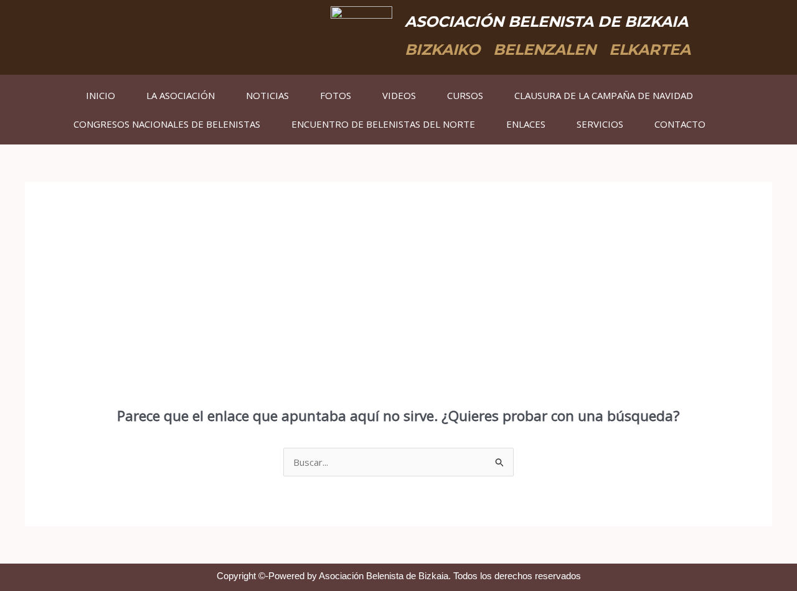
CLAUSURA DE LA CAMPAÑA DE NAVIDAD (603, 95)
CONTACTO (679, 124)
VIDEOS (399, 95)
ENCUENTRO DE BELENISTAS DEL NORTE (383, 124)
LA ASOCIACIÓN (180, 95)
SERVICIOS (600, 124)
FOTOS (335, 95)
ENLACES (525, 124)
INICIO (100, 95)
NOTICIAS (267, 95)
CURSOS (465, 95)
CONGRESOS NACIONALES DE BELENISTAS (166, 124)
